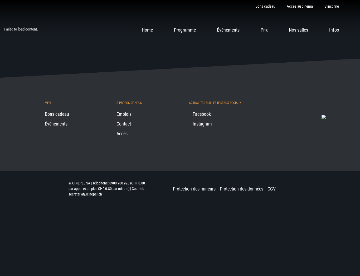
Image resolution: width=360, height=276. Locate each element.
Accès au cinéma (300, 6)
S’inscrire (331, 6)
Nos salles (298, 30)
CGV (271, 189)
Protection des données (241, 189)
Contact (123, 124)
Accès (122, 133)
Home (147, 30)
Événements (228, 30)
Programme (185, 30)
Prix (264, 30)
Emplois (124, 114)
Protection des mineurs (194, 189)
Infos (334, 30)
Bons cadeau (265, 6)
